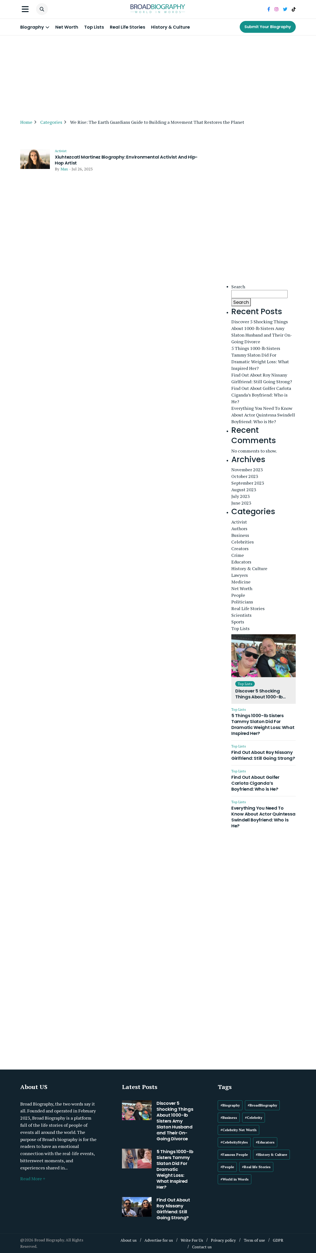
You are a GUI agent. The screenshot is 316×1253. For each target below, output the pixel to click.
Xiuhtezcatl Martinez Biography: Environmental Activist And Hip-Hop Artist (126, 160)
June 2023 (241, 503)
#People (227, 1166)
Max (64, 169)
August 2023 (243, 489)
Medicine (241, 582)
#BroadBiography (262, 1105)
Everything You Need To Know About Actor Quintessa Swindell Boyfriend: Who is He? (263, 414)
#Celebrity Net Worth (238, 1129)
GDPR (278, 1240)
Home (26, 122)
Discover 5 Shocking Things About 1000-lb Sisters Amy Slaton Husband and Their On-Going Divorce (261, 332)
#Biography (230, 1105)
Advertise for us (158, 1240)
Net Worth (66, 27)
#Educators (265, 1142)
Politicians (242, 602)
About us (128, 1240)
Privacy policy (223, 1240)
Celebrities (242, 542)
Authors (239, 528)
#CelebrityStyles (234, 1142)
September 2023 (247, 483)
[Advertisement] (158, 74)
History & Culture (170, 27)
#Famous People (234, 1154)
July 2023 (240, 496)
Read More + (32, 1178)
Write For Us (192, 1240)
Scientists (241, 615)
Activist (61, 151)
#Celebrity (253, 1117)
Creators (240, 548)
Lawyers (239, 575)
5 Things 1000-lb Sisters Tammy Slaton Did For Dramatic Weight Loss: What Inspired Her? (260, 358)
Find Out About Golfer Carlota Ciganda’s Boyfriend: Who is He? (261, 394)
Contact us (202, 1247)
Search (238, 287)
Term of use (254, 1240)
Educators (241, 562)
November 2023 (247, 469)
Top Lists (94, 27)
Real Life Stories (127, 27)
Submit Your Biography (267, 27)
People (238, 595)
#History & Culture (271, 1154)
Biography (32, 27)
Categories (51, 122)
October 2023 (244, 476)
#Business (228, 1117)
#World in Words (234, 1179)
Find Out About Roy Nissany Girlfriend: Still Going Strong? (261, 378)
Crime (237, 555)
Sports (237, 622)
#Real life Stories (256, 1166)
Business (240, 535)
